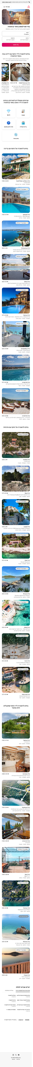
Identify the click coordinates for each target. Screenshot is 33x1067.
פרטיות (18, 1059)
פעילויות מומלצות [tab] (9, 990)
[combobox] (16, 34)
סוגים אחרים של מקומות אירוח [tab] (23, 990)
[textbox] (23, 40)
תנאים (13, 1059)
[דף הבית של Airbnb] (28, 6)
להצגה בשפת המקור (6, 2)
